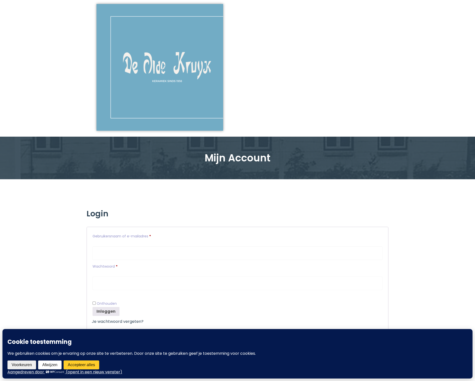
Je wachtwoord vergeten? (117, 321)
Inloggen (106, 311)
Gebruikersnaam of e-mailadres (128, 236)
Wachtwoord (111, 266)
